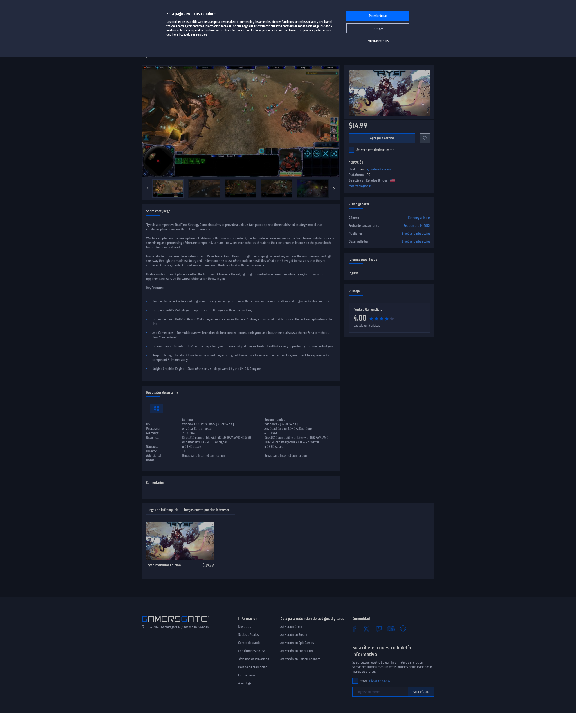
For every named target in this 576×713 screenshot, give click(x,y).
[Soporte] (403, 629)
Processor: (153, 428)
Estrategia (415, 218)
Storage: (152, 446)
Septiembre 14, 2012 (417, 225)
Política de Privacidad (379, 680)
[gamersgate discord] (391, 628)
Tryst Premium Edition (163, 564)
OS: (148, 424)
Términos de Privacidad (253, 659)
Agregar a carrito (382, 138)
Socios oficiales (248, 634)
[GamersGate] (175, 622)
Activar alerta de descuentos (375, 150)
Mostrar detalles (378, 41)
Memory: (152, 433)
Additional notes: (153, 457)
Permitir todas (378, 16)
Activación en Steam (293, 634)
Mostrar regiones (360, 186)
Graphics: (152, 437)
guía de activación (379, 169)
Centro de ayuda (249, 643)
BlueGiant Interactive (416, 233)
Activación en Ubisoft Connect (300, 659)
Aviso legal (245, 683)
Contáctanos (246, 675)
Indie (426, 218)
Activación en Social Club (296, 651)
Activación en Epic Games (297, 643)
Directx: (151, 451)
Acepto (375, 680)
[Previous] (147, 188)
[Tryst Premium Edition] (180, 541)
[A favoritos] (425, 138)
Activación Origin (291, 626)
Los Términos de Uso (252, 651)
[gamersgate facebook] (354, 629)
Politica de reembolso (252, 667)
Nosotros (244, 626)
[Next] (334, 188)
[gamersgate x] (366, 629)
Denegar (378, 28)
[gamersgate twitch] (379, 629)
